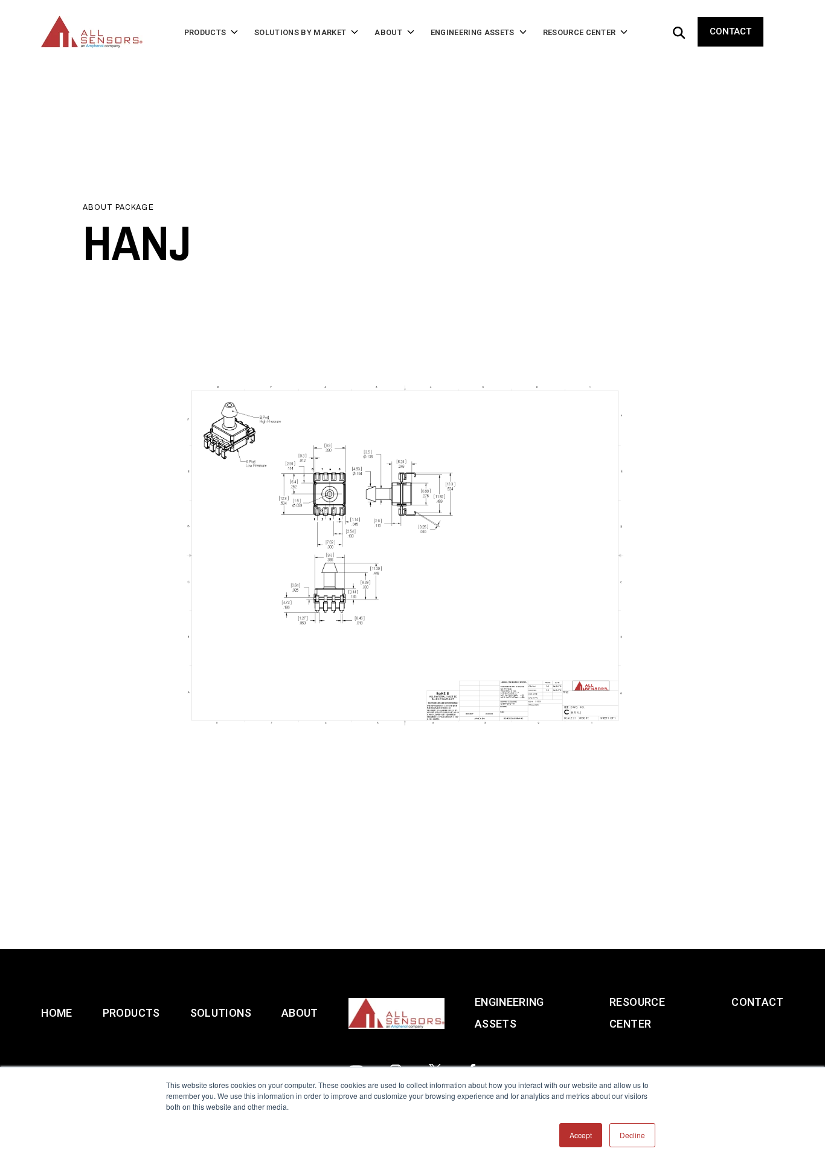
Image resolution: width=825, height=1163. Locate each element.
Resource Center (637, 1013)
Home (56, 1012)
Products (131, 1012)
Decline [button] (632, 1135)
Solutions (220, 1012)
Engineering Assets (509, 1013)
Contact (730, 31)
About (299, 1012)
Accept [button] (581, 1135)
